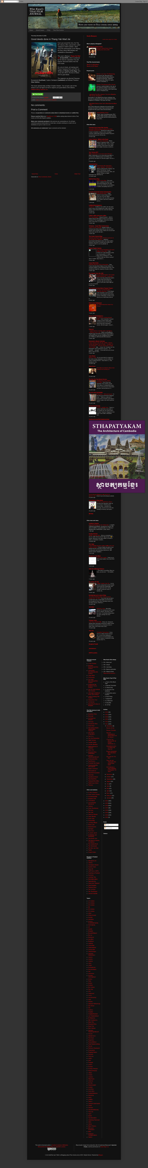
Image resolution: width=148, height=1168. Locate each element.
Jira (89, 1007)
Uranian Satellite (92, 893)
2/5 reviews (91, 903)
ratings (90, 1072)
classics (90, 957)
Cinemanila (91, 677)
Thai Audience (92, 770)
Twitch (90, 850)
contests (90, 961)
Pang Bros (91, 1040)
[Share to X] (58, 98)
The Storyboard (92, 846)
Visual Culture (92, 852)
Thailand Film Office (93, 781)
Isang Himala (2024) (102, 193)
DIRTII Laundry (93, 653)
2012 (106, 721)
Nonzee (90, 1033)
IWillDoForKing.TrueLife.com (39, 89)
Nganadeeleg (92, 881)
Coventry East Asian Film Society (98, 127)
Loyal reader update (102, 557)
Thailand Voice (92, 887)
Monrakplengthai (92, 879)
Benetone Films (92, 714)
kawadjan (91, 607)
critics (89, 963)
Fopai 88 (90, 869)
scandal (90, 1087)
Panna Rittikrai (92, 1042)
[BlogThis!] (56, 98)
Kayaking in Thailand (94, 873)
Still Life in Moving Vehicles (96, 569)
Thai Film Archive (58, 30)
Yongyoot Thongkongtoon (92, 1134)
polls (89, 1060)
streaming (91, 1095)
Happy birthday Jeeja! (102, 112)
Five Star (90, 989)
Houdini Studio (92, 742)
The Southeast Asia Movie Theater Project (101, 288)
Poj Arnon (91, 1056)
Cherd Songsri (92, 951)
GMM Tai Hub (92, 740)
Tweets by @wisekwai (93, 64)
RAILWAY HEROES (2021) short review (99, 264)
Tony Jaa (90, 1111)
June (108, 786)
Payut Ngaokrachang (94, 1044)
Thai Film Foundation (94, 773)
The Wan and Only (93, 848)
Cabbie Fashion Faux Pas (103, 583)
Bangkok (90, 931)
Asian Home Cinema (94, 794)
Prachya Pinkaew (93, 1068)
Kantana (90, 1010)
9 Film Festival (92, 663)
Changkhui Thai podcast (103, 632)
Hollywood (91, 993)
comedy (90, 959)
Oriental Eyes (92, 1036)
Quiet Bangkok (92, 885)
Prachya (90, 1066)
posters (49, 99)
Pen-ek (90, 1046)
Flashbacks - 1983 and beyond (104, 394)
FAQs (48, 30)
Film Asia (90, 810)
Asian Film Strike (94, 263)
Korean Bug (91, 820)
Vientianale (91, 702)
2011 (106, 724)
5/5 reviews (91, 911)
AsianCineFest (93, 164)
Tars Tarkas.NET (93, 152)
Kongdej (90, 1012)
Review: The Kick (111, 730)
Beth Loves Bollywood (95, 303)
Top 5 (89, 1114)
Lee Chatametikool (93, 1016)
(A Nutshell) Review (94, 406)
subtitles (90, 1099)
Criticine (90, 806)
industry (45, 99)
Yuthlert (90, 1137)
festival (90, 983)
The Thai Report (92, 891)
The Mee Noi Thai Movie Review (98, 379)
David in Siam (92, 867)
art (89, 927)
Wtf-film (91, 513)
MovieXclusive (92, 826)
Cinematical (91, 800)
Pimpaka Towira (92, 1052)
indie (89, 999)
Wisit (89, 1131)
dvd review (91, 973)
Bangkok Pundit (93, 644)
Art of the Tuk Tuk (94, 582)
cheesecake (91, 949)
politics (90, 1058)
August (109, 781)
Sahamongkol (92, 1085)
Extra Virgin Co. (104, 1146)
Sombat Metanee (93, 1093)
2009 (106, 803)
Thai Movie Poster (93, 777)
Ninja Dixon (92, 366)
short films (53, 99)
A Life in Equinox (92, 792)
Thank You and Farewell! (95, 227)
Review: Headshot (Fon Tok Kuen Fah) (111, 753)
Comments (109, 828)
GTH (41, 99)
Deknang (90, 721)
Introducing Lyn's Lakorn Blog (97, 595)
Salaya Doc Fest (92, 700)
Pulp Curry (91, 831)
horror (90, 995)
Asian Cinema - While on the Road (98, 139)
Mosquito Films (92, 1024)
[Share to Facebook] (59, 98)
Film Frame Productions (91, 733)
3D (89, 907)
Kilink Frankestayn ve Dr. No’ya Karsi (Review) (100, 153)
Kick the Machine (93, 744)
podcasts (90, 1054)
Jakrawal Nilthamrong (94, 1003)
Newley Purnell (93, 534)
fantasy (90, 979)
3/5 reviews (91, 905)
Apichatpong (91, 925)
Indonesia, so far (101, 608)
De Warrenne (92, 967)
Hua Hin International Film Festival (94, 690)
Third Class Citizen (93, 783)
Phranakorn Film (92, 759)
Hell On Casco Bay (101, 180)
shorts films (91, 1091)
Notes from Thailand (93, 883)
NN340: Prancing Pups (94, 535)
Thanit (90, 1105)
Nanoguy (90, 829)
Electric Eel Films (93, 723)
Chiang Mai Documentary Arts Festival (93, 672)
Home (31, 30)
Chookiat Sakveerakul (91, 954)
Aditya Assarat (92, 915)
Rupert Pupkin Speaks (95, 248)
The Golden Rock (93, 844)
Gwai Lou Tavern (92, 814)
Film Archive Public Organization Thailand (93, 729)
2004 (106, 815)
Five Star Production (93, 738)
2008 (106, 805)
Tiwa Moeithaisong (93, 1109)
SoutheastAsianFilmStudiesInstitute (99, 419)
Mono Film (91, 750)
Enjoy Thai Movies (93, 808)
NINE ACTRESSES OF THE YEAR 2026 (99, 525)
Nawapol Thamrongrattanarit (93, 756)
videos (90, 1124)
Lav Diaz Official (92, 822)
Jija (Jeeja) (91, 1005)
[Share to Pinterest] (61, 98)
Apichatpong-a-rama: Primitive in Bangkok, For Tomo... (111, 769)
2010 (106, 801)
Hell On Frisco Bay (94, 179)
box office (90, 939)
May (108, 788)
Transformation (92, 1118)
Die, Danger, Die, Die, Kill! (96, 273)
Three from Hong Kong (102, 140)
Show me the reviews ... (109, 673)
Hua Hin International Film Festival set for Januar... (111, 735)
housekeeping (92, 997)
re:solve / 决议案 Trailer (103, 407)
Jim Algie (91, 544)
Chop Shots (91, 675)
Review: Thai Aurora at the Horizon (105, 84)
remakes (90, 1077)
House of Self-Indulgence (96, 316)
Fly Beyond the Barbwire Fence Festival (92, 686)
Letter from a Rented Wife (95, 622)
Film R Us (91, 736)
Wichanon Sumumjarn (91, 1128)
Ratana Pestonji (92, 1070)
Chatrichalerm (92, 947)
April (108, 791)
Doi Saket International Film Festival (93, 681)
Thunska (90, 785)
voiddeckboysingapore (95, 205)
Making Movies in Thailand (93, 747)
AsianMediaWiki (92, 796)
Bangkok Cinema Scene (96, 46)
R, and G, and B (92, 833)
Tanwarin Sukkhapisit (94, 1103)
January (109, 798)
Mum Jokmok (91, 1028)
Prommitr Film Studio (94, 763)
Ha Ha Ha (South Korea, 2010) (104, 501)
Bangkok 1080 (92, 798)
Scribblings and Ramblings (92, 835)
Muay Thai (91, 1026)
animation (91, 919)
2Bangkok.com (92, 860)
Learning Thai (92, 877)
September (110, 779)
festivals (90, 985)
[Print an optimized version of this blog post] (37, 95)
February (109, 795)
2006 (106, 810)
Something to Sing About (96, 500)
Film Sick (90, 812)
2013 (106, 719)
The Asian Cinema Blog (95, 236)
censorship (91, 945)
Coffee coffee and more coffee (97, 215)
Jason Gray (91, 818)
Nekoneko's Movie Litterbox (97, 341)
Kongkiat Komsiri (92, 1014)
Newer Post (35, 174)
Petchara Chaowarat (93, 1048)
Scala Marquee (92, 36)
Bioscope (90, 716)
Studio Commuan (93, 768)
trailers (90, 1116)
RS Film (90, 1083)
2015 (106, 714)
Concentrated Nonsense (92, 803)
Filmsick (91, 329)
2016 (106, 712)
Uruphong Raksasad (94, 1120)
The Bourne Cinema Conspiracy (93, 841)
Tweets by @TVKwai (92, 66)
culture (37, 99)
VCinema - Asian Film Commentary (99, 226)
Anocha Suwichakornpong (93, 922)
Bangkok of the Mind (94, 556)
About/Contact (40, 30)
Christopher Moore (93, 865)
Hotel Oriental (92, 816)
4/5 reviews (91, 909)
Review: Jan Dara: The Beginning (105, 74)
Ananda (90, 917)
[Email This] (54, 98)
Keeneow (90, 875)
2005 (106, 812)
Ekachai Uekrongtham (92, 976)
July (108, 784)
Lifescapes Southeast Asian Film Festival (94, 693)
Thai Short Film (92, 779)
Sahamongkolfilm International (93, 766)
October (109, 776)
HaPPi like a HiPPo (93, 871)
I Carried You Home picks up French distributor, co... (111, 741)
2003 (106, 817)
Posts (107, 825)
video (89, 1122)
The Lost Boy (91, 889)
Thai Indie (91, 775)
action (90, 913)
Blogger (101, 1155)
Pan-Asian (91, 1038)
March (108, 793)
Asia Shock (92, 356)
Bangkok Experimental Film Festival (93, 667)
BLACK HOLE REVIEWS (96, 392)
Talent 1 (90, 1101)
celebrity (90, 943)
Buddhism (91, 941)
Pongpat (90, 1062)
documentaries (92, 969)
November (110, 774)
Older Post (77, 174)
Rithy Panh (91, 1079)
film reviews (91, 987)
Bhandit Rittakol (92, 933)
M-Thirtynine (91, 1018)
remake (90, 1075)
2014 (106, 717)
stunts (89, 1097)
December (110, 726)
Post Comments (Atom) (45, 177)
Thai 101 (91, 630)
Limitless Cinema (94, 523)
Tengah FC (92, 206)
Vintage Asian (93, 620)
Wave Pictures (92, 1126)
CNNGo (90, 862)
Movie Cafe (91, 824)
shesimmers (92, 648)
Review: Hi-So (110, 728)
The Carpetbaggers (94, 217)
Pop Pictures (91, 761)
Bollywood (91, 937)
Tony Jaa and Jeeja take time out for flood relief (111, 762)
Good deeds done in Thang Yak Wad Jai (111, 747)
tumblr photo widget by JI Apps (110, 39)
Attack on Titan (92, 357)
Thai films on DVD (51, 116)
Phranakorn (91, 1050)
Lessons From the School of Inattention (100, 192)
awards (90, 929)
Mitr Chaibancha (92, 1020)
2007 (106, 808)
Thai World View (92, 838)
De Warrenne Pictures (92, 719)
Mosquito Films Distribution (92, 752)
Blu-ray (90, 935)
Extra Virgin (91, 725)
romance (90, 1081)
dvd (89, 971)
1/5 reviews (91, 901)
